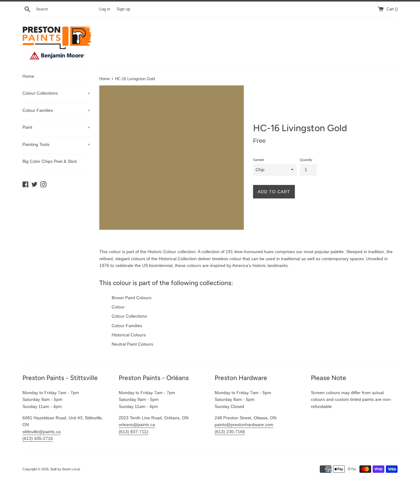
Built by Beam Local (65, 469)
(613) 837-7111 (134, 431)
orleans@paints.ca (137, 424)
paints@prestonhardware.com (244, 424)
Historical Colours (129, 334)
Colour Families (56, 110)
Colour (118, 306)
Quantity (306, 160)
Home (28, 76)
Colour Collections (56, 93)
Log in (104, 9)
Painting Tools (56, 144)
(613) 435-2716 (37, 438)
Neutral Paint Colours (132, 344)
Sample (258, 160)
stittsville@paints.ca (41, 431)
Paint (56, 127)
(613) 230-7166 (230, 431)
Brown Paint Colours (131, 297)
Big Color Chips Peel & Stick (49, 161)
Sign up (123, 9)
